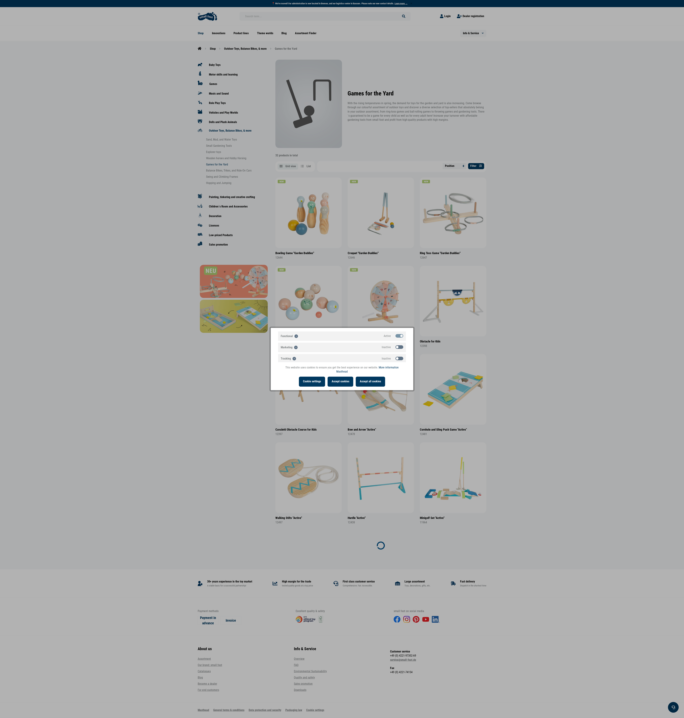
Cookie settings (312, 381)
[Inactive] (399, 347)
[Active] (399, 336)
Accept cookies (340, 381)
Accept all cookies (370, 381)
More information (389, 367)
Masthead (342, 371)
